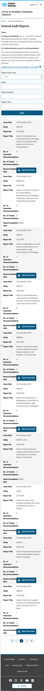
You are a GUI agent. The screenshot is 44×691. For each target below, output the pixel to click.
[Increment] (41, 75)
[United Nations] (9, 4)
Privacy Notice (32, 665)
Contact (22, 659)
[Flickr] (32, 680)
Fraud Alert (17, 665)
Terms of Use (22, 671)
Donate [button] (23, 686)
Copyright (33, 659)
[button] (26, 170)
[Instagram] (16, 680)
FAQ (7, 665)
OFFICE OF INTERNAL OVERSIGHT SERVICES (17, 13)
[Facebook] (11, 680)
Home (3, 21)
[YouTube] (27, 680)
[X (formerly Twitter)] (21, 680)
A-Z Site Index (9, 659)
